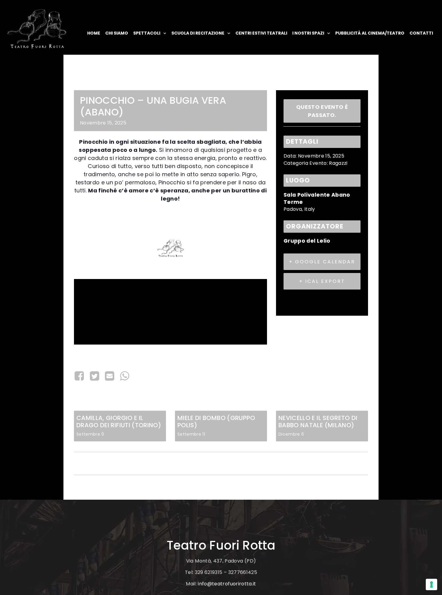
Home (93, 33)
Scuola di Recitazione (197, 33)
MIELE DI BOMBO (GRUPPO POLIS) (216, 421)
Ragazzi (338, 163)
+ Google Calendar (322, 261)
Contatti (421, 33)
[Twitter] (94, 375)
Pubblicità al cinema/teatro (369, 33)
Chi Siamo (116, 33)
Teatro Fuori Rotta (221, 545)
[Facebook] (80, 375)
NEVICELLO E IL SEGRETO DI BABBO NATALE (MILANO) (318, 421)
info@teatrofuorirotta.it (227, 583)
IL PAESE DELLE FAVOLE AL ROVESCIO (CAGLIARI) (134, 463)
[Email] (109, 375)
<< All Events (89, 82)
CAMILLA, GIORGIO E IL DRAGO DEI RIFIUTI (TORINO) (118, 421)
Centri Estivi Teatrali (261, 33)
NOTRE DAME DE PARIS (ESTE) (330, 463)
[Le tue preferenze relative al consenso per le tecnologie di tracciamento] (431, 584)
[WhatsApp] (124, 375)
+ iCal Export (322, 281)
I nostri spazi (308, 33)
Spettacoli (146, 33)
